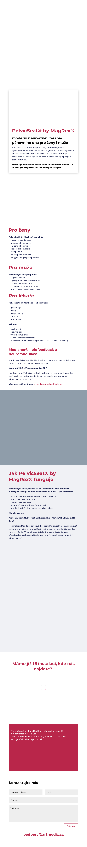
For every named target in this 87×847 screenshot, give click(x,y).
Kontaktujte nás (28, 61)
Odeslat (71, 826)
